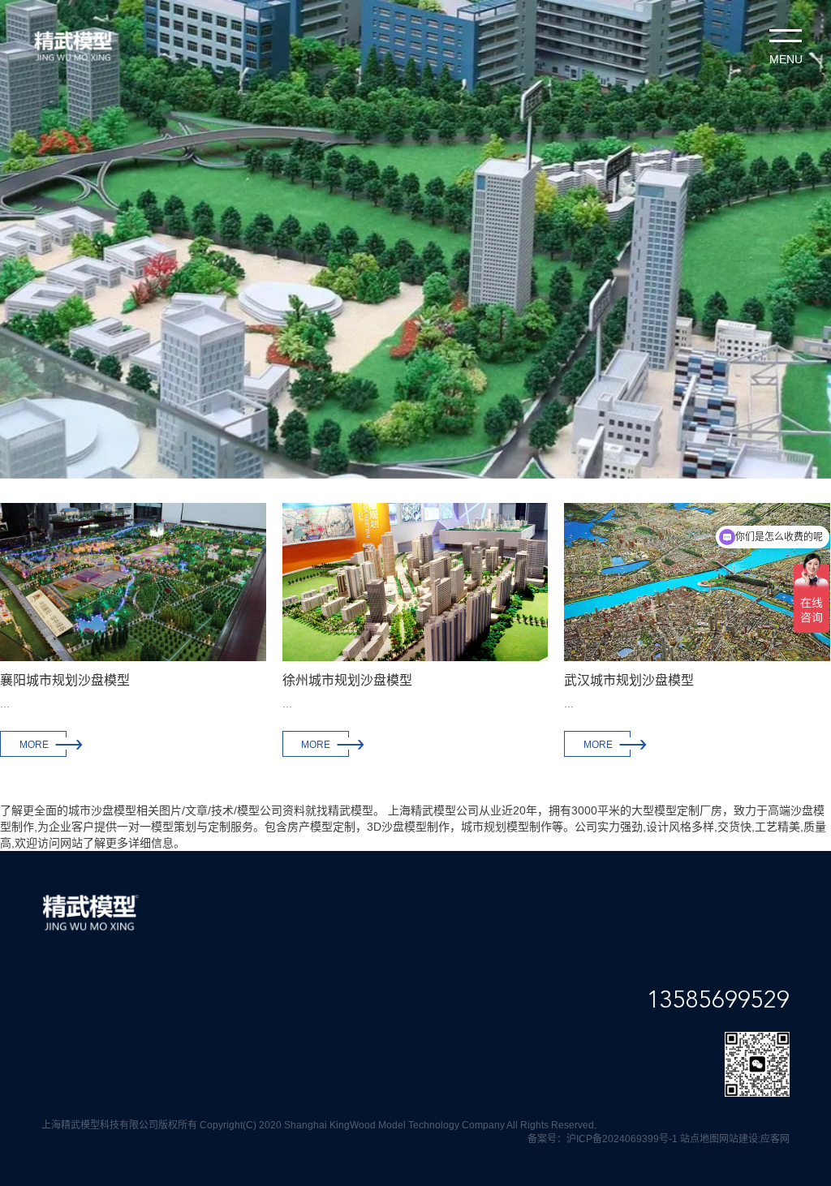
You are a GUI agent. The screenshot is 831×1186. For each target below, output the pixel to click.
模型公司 (259, 810)
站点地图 (699, 1139)
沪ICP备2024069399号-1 (622, 1139)
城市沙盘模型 (102, 810)
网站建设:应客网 (754, 1139)
